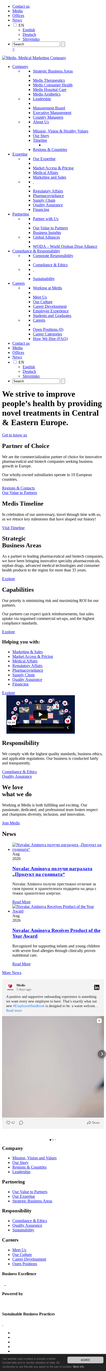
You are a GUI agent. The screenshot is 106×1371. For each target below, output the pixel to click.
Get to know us (14, 435)
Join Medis (11, 823)
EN (21, 25)
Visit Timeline (13, 528)
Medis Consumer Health (53, 85)
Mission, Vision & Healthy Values (60, 131)
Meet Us (40, 297)
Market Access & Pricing (53, 168)
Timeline (40, 140)
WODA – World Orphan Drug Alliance (65, 246)
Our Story (41, 136)
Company (20, 66)
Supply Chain (44, 200)
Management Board (49, 108)
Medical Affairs (45, 172)
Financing (41, 209)
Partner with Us (45, 219)
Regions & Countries (50, 149)
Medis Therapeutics (49, 80)
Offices (18, 15)
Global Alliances (46, 237)
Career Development (50, 306)
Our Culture (42, 302)
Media (17, 11)
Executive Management (52, 112)
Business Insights (47, 232)
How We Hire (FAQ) (50, 338)
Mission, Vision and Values (34, 1158)
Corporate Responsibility (53, 255)
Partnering (20, 214)
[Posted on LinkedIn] (97, 987)
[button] (4, 1054)
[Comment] (19, 1123)
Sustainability (44, 279)
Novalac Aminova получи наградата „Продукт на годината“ (52, 871)
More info (78, 1366)
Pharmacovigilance (48, 195)
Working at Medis (47, 288)
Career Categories (47, 334)
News (17, 20)
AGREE (85, 1360)
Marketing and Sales (49, 177)
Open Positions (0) (48, 329)
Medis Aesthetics (46, 94)
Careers (18, 283)
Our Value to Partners (50, 228)
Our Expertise (44, 159)
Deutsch (29, 34)
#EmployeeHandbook (29, 1006)
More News (11, 972)
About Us (41, 122)
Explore (8, 579)
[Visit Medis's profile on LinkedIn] (10, 987)
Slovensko (31, 39)
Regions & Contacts (18, 488)
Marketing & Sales (27, 652)
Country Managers (48, 117)
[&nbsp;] (33, 182)
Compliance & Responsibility (36, 251)
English (29, 30)
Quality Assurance (48, 205)
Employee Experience (51, 311)
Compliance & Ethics (50, 265)
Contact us (21, 6)
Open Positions (24, 1264)
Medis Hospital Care (49, 89)
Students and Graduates (52, 315)
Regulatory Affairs (48, 191)
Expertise (20, 154)
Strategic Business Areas (53, 71)
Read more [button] (14, 1010)
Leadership (42, 99)
